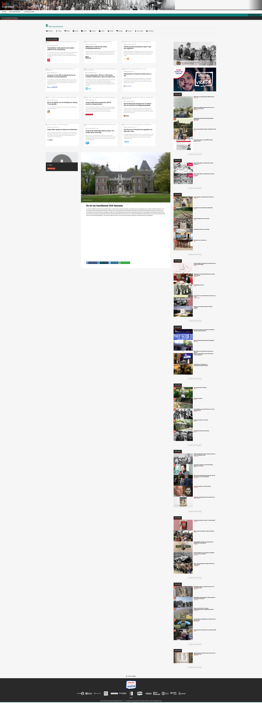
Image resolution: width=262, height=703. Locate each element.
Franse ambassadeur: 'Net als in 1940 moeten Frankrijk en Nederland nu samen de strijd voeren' (100, 76)
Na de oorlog (52, 168)
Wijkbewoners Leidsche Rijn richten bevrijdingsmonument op (96, 47)
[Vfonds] (195, 79)
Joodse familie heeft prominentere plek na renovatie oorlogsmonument (98, 103)
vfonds (124, 700)
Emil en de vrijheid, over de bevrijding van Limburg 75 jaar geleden (62, 103)
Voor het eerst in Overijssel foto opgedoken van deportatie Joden (138, 130)
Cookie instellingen (132, 676)
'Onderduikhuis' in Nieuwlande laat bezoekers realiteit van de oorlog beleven (60, 48)
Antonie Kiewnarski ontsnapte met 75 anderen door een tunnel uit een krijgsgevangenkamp (137, 104)
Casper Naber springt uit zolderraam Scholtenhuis (62, 129)
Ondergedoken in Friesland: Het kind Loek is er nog (138, 74)
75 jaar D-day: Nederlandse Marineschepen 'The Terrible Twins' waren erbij (99, 131)
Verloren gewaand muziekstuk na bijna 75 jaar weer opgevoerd (137, 47)
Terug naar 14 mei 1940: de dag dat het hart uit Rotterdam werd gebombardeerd (61, 76)
